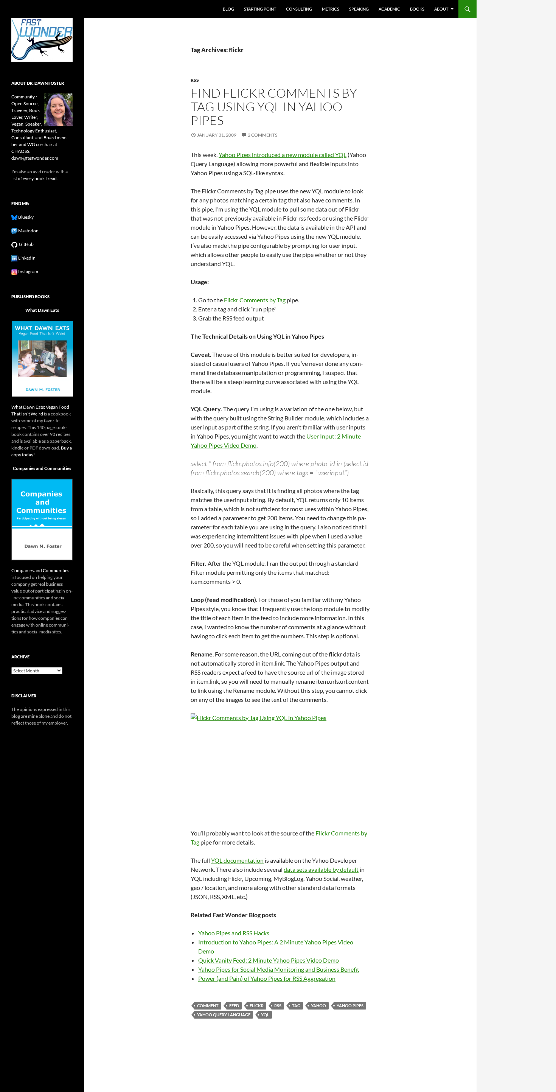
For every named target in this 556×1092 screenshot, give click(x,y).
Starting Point (260, 8)
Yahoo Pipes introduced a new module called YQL (282, 154)
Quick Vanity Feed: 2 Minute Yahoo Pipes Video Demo (268, 960)
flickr (257, 1005)
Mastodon (28, 230)
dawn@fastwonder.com (34, 158)
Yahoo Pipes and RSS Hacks (233, 932)
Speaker (33, 124)
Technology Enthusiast (33, 131)
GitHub (25, 244)
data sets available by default (321, 869)
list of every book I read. (34, 178)
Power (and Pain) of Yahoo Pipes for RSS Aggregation (266, 978)
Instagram (27, 271)
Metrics (330, 8)
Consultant (22, 137)
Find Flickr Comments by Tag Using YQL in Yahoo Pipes (274, 106)
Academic (389, 8)
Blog (228, 8)
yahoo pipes (350, 1005)
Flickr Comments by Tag (255, 299)
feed (234, 1005)
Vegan (17, 124)
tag (296, 1005)
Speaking (359, 8)
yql (265, 1014)
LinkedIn (26, 258)
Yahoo (318, 1005)
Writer (30, 117)
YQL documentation (237, 860)
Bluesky (25, 217)
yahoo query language (223, 1014)
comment (208, 1005)
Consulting (299, 8)
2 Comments (262, 135)
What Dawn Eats (42, 310)
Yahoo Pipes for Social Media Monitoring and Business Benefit (278, 969)
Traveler (19, 110)
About (441, 8)
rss (195, 80)
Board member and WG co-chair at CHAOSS (39, 144)
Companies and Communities (42, 468)
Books (417, 8)
